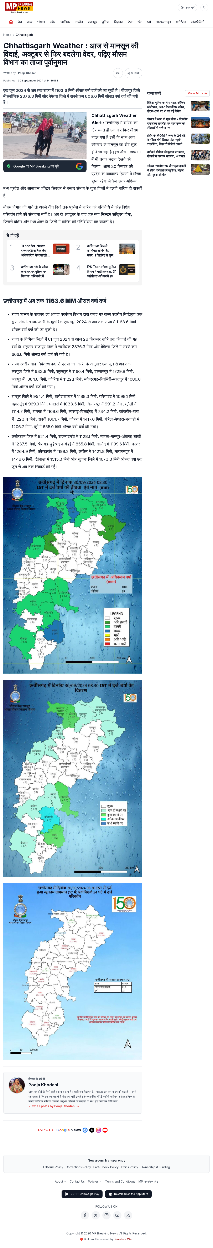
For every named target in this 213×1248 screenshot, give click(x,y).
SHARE (135, 73)
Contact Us (77, 1181)
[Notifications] (204, 7)
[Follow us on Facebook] (85, 1130)
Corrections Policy (78, 1167)
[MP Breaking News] (19, 7)
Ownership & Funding (155, 1167)
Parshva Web (124, 1239)
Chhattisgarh (24, 34)
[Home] (11, 22)
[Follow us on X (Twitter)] (91, 1130)
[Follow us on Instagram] (98, 1130)
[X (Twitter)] (96, 1215)
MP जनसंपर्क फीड (148, 1181)
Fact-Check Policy (106, 1167)
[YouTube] (117, 1215)
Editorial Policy (53, 1167)
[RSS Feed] (128, 1215)
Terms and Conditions (120, 1181)
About (59, 1181)
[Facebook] (85, 1215)
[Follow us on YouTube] (105, 1130)
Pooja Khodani (27, 73)
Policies (93, 1181)
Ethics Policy (129, 1167)
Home (7, 34)
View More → (197, 93)
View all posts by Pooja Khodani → (53, 1106)
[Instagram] (106, 1215)
